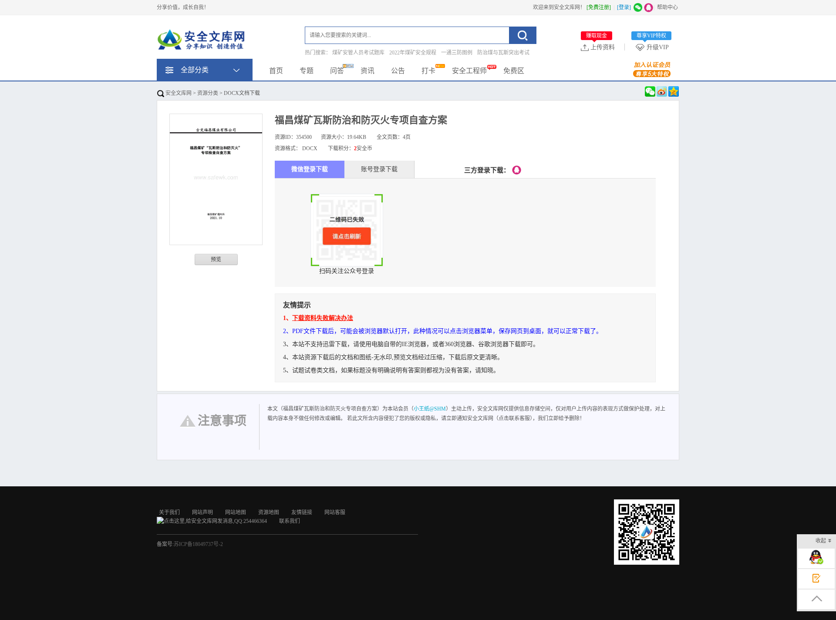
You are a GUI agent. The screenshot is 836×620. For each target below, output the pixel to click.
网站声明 (202, 512)
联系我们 (289, 521)
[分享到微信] (650, 91)
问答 (337, 70)
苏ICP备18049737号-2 (198, 544)
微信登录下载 (309, 169)
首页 (276, 70)
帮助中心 (667, 7)
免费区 (513, 70)
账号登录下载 (379, 169)
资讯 (367, 70)
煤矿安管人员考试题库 (358, 53)
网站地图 (235, 512)
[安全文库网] (202, 41)
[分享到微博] (662, 91)
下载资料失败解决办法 (322, 318)
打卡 (428, 70)
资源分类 (207, 93)
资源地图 (268, 512)
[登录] (624, 7)
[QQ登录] (517, 170)
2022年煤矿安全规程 (412, 53)
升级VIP (653, 47)
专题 (307, 70)
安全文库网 (178, 93)
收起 (821, 541)
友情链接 (301, 512)
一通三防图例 (456, 53)
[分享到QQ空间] (673, 91)
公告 (398, 70)
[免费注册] (599, 7)
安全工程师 (469, 70)
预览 (216, 259)
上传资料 (600, 47)
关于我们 (169, 512)
